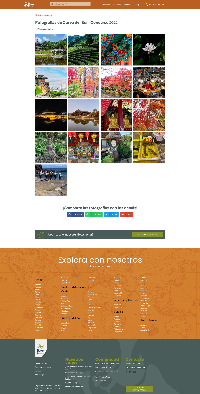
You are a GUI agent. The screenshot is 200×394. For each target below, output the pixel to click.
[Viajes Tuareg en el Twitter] (130, 372)
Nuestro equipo (41, 363)
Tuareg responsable (43, 367)
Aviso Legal (40, 374)
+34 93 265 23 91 (133, 363)
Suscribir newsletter (147, 234)
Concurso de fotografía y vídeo (107, 363)
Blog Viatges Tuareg (103, 377)
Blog (137, 5)
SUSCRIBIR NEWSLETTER (139, 388)
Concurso (117, 5)
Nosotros (106, 5)
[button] (75, 214)
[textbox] (70, 4)
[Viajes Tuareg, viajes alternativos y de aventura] (29, 9)
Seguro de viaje (71, 383)
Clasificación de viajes (74, 373)
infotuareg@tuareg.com (135, 367)
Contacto (127, 5)
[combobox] (70, 4)
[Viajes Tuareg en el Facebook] (126, 372)
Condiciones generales (74, 386)
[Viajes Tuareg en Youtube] (134, 372)
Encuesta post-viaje (103, 367)
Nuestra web (100, 381)
